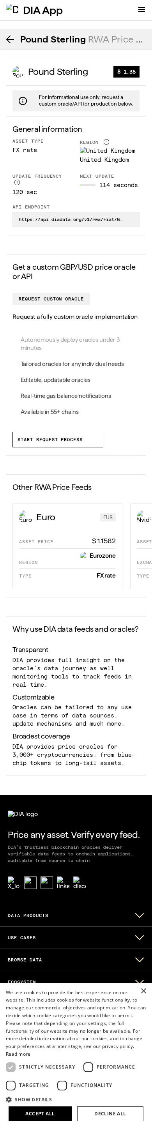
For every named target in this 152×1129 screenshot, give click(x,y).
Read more (18, 1054)
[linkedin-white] (63, 882)
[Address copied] (130, 219)
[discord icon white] (79, 882)
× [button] (143, 991)
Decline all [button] (110, 1113)
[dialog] (76, 1056)
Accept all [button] (40, 1113)
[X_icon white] (14, 882)
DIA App (43, 10)
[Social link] (30, 882)
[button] (76, 1099)
